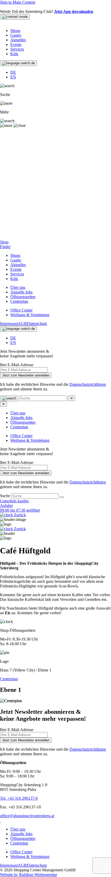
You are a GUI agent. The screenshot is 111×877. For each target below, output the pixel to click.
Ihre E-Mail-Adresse (16, 365)
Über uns (17, 287)
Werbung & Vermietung (29, 315)
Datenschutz (37, 323)
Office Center (21, 310)
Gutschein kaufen (14, 501)
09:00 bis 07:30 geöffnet (20, 510)
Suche (5, 496)
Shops (15, 30)
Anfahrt (6, 505)
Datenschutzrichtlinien (87, 384)
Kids (14, 54)
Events (15, 44)
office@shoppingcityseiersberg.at (27, 816)
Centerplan (19, 301)
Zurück (19, 515)
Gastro (15, 35)
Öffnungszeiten (22, 296)
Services (17, 49)
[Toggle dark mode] (15, 17)
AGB (22, 323)
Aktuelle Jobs (21, 292)
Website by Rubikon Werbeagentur (28, 874)
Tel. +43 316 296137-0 (19, 798)
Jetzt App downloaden (73, 11)
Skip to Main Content (17, 2)
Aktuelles (18, 40)
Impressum (9, 323)
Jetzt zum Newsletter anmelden (25, 375)
